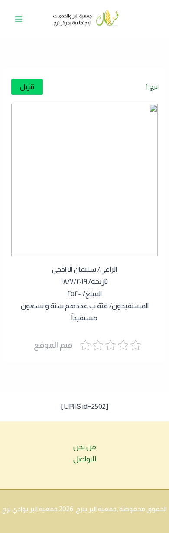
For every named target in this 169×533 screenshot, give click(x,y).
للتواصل (84, 459)
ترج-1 (152, 86)
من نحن (84, 447)
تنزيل (27, 86)
